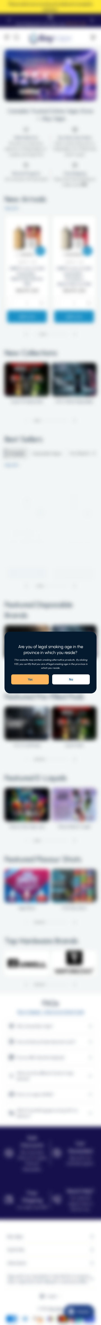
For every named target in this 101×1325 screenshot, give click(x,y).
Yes (30, 679)
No (71, 679)
